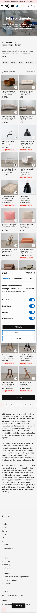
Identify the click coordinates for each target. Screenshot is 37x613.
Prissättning (6, 565)
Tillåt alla (18, 327)
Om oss (4, 531)
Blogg (4, 541)
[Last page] (35, 405)
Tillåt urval (18, 333)
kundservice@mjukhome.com (12, 595)
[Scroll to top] (3, 609)
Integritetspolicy (8, 548)
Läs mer (4, 56)
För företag (6, 568)
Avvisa (18, 339)
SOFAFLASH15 (23, 1)
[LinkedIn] (8, 516)
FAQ (3, 538)
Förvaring (29, 62)
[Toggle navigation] (2, 6)
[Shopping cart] (34, 6)
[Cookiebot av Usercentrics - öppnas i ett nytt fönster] (26, 273)
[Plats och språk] (18, 6)
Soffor (5, 62)
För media (5, 545)
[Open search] (28, 6)
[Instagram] (5, 516)
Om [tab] (30, 278)
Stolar (13, 62)
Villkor (4, 534)
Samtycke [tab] (6, 278)
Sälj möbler (6, 561)
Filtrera (17, 606)
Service (4, 528)
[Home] (9, 6)
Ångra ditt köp (7, 584)
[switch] (32, 306)
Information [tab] (18, 278)
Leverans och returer (9, 580)
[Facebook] (2, 516)
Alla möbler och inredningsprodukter (15, 577)
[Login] (31, 6)
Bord (20, 62)
